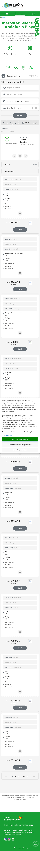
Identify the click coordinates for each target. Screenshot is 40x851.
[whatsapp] (13, 840)
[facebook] (6, 840)
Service (13, 832)
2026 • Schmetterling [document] (21, 848)
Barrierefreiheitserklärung (12, 835)
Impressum (7, 830)
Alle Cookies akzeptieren (20, 439)
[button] (31, 15)
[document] (20, 25)
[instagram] (9, 840)
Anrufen (20, 14)
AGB (32, 832)
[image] (3, 17)
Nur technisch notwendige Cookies (20, 445)
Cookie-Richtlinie (7, 435)
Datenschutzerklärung (20, 830)
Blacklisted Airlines (23, 832)
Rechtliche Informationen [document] (18, 825)
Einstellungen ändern (20, 450)
